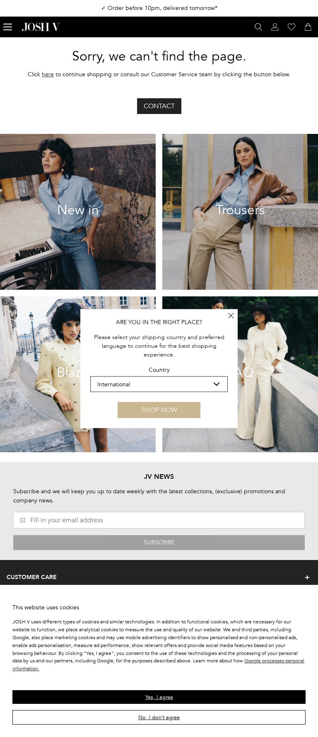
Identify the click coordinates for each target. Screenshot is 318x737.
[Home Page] (41, 27)
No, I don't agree (159, 717)
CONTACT (159, 106)
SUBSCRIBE (159, 542)
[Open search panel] (258, 27)
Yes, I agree (159, 697)
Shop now (159, 410)
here (48, 74)
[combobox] (159, 384)
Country (159, 370)
